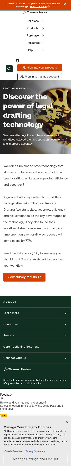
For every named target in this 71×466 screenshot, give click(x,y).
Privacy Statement (34, 451)
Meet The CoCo (38, 6)
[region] (35, 441)
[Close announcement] (65, 4)
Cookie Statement (13, 451)
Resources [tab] (33, 42)
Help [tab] (30, 50)
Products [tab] (32, 28)
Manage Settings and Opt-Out (35, 459)
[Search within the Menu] (9, 68)
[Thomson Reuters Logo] (35, 12)
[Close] (67, 422)
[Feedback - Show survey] (2, 398)
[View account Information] (17, 60)
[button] (35, 301)
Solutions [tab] (33, 21)
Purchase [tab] (33, 35)
